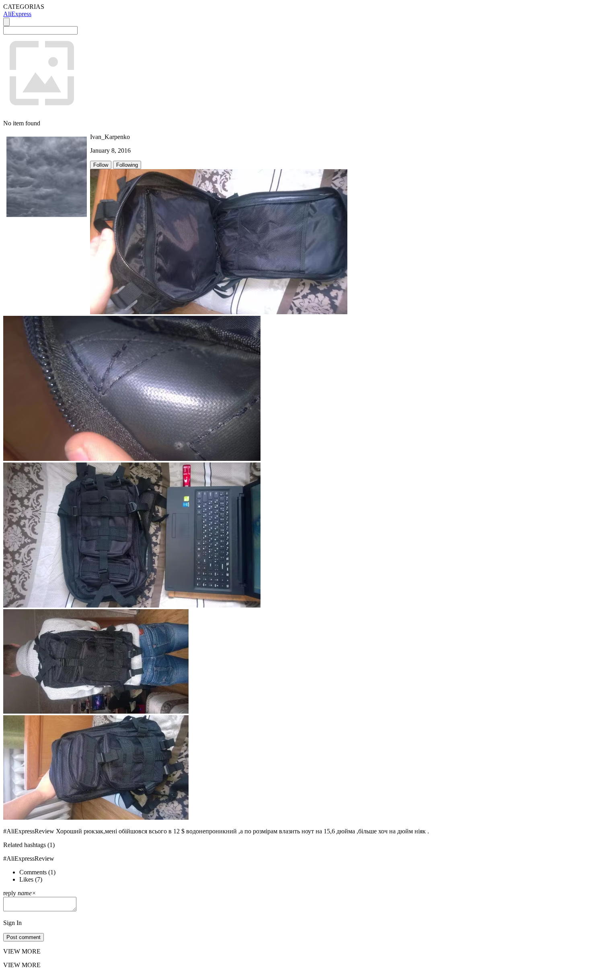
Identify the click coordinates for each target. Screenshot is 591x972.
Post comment (23, 937)
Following (127, 165)
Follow (100, 165)
